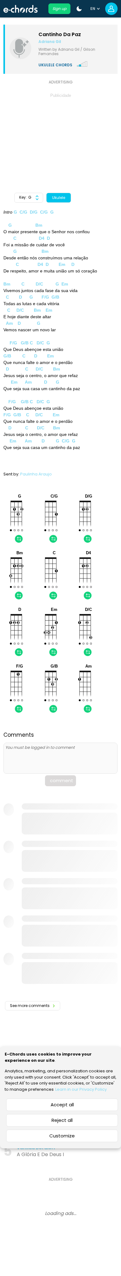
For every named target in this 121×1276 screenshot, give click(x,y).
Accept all (62, 1104)
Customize (62, 1135)
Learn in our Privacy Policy (81, 1089)
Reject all (62, 1120)
